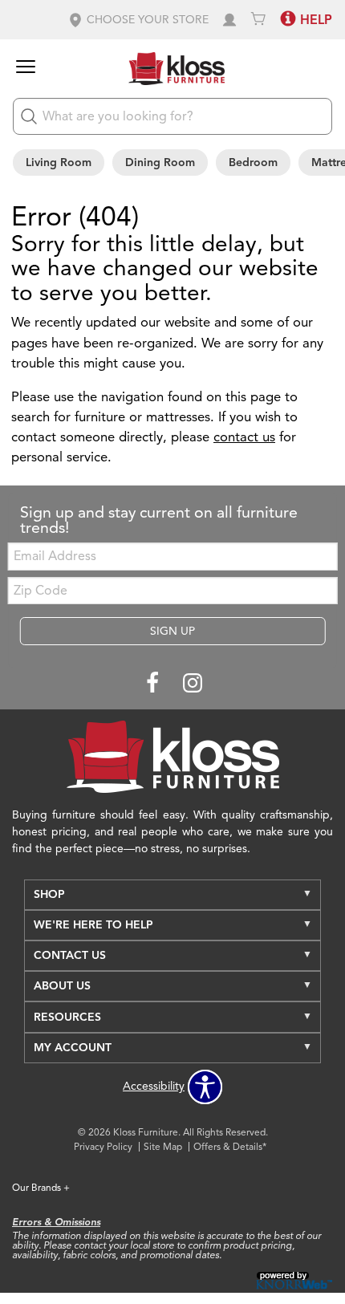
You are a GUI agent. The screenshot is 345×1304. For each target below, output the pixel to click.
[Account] (229, 19)
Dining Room (160, 162)
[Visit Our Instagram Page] (192, 684)
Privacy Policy (103, 1146)
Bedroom (253, 162)
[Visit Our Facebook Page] (154, 684)
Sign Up (172, 631)
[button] (138, 19)
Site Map (163, 1146)
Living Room (58, 162)
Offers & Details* (229, 1146)
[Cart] (258, 19)
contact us (244, 437)
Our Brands (41, 1187)
